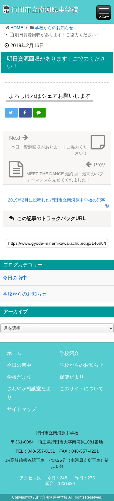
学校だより (19, 377)
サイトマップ (21, 409)
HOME (16, 27)
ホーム (14, 353)
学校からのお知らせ (54, 27)
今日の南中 (15, 277)
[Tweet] (11, 112)
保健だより (72, 377)
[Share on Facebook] (25, 112)
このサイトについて (81, 388)
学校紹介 (69, 353)
